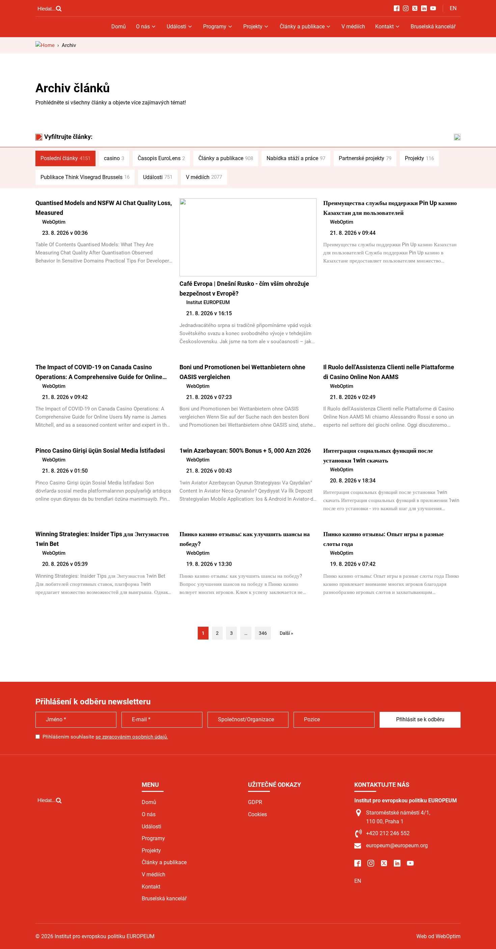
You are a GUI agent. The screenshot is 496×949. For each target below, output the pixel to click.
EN (453, 8)
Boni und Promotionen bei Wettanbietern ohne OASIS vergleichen (242, 372)
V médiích (353, 26)
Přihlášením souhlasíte (105, 737)
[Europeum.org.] (45, 45)
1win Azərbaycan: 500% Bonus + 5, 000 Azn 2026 (245, 450)
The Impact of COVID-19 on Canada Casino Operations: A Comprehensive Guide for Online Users (98, 373)
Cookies (257, 814)
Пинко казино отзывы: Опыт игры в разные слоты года (383, 538)
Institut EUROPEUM (208, 302)
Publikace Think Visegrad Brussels (85, 177)
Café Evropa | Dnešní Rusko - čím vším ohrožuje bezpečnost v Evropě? (244, 288)
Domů (118, 26)
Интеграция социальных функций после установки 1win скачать (378, 455)
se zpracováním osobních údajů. (131, 737)
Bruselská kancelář (433, 26)
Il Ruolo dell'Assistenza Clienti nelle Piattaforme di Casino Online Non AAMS (388, 372)
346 (263, 633)
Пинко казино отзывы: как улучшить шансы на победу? (245, 538)
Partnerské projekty (365, 158)
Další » (286, 633)
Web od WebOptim (438, 936)
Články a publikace (302, 26)
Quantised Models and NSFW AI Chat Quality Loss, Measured (103, 207)
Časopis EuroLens (161, 158)
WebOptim (53, 222)
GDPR (255, 802)
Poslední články (65, 158)
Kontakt (384, 26)
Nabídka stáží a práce (296, 158)
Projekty (253, 26)
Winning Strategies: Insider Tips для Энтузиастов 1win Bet (102, 538)
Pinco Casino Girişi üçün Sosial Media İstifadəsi (100, 450)
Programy (214, 26)
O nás (143, 26)
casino (114, 158)
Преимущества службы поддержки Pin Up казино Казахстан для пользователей (390, 207)
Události (176, 26)
